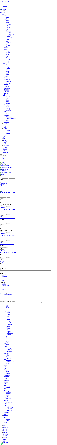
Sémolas (7, 345)
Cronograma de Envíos (5, 439)
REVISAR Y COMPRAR (2, 12)
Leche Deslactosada (9, 408)
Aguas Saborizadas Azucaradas (10, 361)
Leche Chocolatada (6, 411)
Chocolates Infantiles (6, 376)
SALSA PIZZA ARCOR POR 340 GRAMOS (7, 235)
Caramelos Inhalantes (8, 393)
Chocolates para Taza (6, 379)
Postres (6, 347)
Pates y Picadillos (8, 341)
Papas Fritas (5, 365)
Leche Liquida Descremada (10, 407)
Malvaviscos (5, 403)
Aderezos (5, 308)
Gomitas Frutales (8, 401)
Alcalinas (5, 418)
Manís (5, 366)
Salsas (7, 342)
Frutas (6, 339)
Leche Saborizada (9, 409)
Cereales (7, 327)
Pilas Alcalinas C (7, 420)
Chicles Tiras (7, 396)
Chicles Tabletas (7, 395)
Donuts (6, 336)
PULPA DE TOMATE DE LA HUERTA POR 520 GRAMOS (10, 192)
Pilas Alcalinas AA (8, 419)
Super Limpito (3, 280)
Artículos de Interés (4, 289)
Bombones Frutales (8, 371)
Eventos (2, 288)
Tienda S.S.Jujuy (5, 429)
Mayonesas (7, 309)
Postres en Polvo (9, 348)
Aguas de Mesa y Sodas (8, 360)
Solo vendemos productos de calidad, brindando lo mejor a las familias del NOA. (14, 296)
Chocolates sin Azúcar (6, 378)
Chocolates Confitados (7, 375)
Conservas (3, 159)
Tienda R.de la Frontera (5, 431)
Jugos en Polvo (7, 363)
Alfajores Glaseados (8, 386)
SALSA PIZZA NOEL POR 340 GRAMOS (7, 244)
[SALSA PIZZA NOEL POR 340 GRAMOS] (1, 242)
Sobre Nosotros (3, 283)
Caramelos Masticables (8, 391)
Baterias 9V (7, 421)
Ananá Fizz (8, 355)
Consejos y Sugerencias (5, 442)
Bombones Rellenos (8, 372)
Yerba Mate (8, 316)
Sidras (7, 354)
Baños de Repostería (9, 351)
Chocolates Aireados (6, 377)
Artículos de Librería (5, 415)
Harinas (5, 343)
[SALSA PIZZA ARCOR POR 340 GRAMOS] (1, 234)
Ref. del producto (2, 184)
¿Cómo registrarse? (4, 279)
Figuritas (5, 416)
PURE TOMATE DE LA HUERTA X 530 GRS (7, 218)
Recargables (5, 422)
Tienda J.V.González (5, 430)
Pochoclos (5, 368)
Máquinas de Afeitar (6, 413)
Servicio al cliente (4, 284)
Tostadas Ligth (8, 332)
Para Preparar (5, 346)
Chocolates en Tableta (7, 374)
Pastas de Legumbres (8, 338)
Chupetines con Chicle (8, 399)
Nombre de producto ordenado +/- (4, 183)
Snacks (4, 364)
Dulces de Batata (9, 322)
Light (3, 426)
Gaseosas (7, 362)
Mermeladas (8, 323)
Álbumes (5, 417)
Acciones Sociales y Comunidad (5, 285)
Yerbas (6, 315)
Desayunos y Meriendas (7, 311)
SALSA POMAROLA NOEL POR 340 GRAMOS (8, 252)
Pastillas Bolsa (7, 389)
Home (2, 157)
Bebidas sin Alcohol (6, 359)
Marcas (4, 433)
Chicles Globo (7, 394)
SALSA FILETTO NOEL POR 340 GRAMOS (7, 227)
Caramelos (5, 390)
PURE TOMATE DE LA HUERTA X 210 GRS (7, 209)
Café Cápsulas (8, 314)
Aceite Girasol (7, 305)
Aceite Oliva (7, 306)
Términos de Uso (5, 6)
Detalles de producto (2, 207)
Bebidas (4, 352)
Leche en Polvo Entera (9, 410)
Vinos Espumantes (9, 358)
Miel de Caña (8, 326)
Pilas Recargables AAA (8, 423)
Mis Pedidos (3, 275)
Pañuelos (5, 414)
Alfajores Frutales (8, 387)
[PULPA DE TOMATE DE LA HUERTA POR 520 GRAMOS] (1, 191)
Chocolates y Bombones (6, 369)
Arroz (4, 310)
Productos (4, 440)
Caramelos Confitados (8, 392)
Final (2, 190)
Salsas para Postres (9, 350)
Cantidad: (1, 205)
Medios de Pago (5, 438)
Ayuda (2, 436)
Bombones (5, 370)
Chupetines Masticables (8, 398)
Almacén (3, 158)
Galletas (4, 381)
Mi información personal (4, 276)
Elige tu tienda (3, 428)
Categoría (1, 185)
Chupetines (5, 397)
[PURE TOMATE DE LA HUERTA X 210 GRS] (1, 208)
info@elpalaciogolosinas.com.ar (8, 294)
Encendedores (4, 425)
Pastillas (5, 388)
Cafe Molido (8, 312)
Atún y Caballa (7, 340)
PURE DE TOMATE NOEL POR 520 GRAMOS (8, 201)
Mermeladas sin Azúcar (11, 324)
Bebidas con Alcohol (6, 353)
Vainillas (5, 383)
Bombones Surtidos (8, 373)
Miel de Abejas (8, 325)
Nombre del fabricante (3, 262)
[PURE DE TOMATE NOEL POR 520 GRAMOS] (1, 199)
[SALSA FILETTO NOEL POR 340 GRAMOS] (1, 225)
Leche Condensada (6, 412)
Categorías (3, 303)
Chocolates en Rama (6, 380)
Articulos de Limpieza (5, 427)
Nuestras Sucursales (5, 434)
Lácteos (4, 404)
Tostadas (7, 330)
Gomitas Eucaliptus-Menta (9, 402)
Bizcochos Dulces (9, 334)
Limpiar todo (2, 179)
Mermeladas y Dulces (8, 320)
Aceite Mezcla (7, 307)
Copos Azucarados (9, 329)
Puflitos (5, 367)
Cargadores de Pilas (6, 424)
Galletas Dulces (6, 382)
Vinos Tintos (8, 357)
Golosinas (4, 384)
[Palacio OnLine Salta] (3, 9)
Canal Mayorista (5, 435)
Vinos (6, 356)
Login (3, 5)
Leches (5, 405)
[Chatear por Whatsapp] (2, 444)
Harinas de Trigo (7, 344)
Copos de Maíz (8, 328)
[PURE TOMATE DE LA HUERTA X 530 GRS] (1, 216)
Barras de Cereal (6, 400)
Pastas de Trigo (7, 337)
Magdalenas (7, 335)
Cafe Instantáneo (9, 313)
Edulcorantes (8, 319)
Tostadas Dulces (9, 331)
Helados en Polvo (10, 349)
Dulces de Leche (9, 321)
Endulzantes (7, 318)
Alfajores (5, 385)
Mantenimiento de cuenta (5, 274)
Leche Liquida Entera (9, 406)
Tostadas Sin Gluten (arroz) (10, 333)
